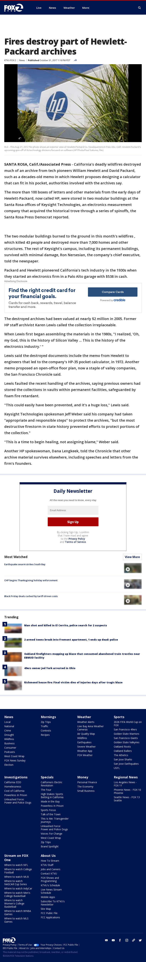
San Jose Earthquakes (126, 763)
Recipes (45, 734)
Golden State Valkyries (126, 742)
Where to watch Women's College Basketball (14, 903)
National (9, 726)
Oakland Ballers (123, 751)
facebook (120, 940)
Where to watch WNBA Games (17, 912)
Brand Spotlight (50, 846)
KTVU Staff (47, 865)
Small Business (86, 790)
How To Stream (50, 860)
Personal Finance (87, 782)
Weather (84, 717)
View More (132, 557)
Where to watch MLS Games (16, 920)
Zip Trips (46, 722)
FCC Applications (50, 917)
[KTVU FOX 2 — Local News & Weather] (16, 7)
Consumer (10, 747)
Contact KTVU (49, 873)
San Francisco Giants (126, 738)
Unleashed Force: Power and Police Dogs (17, 801)
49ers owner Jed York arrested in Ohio (49, 668)
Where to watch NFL (16, 865)
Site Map (46, 908)
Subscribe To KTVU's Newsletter (53, 903)
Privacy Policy (77, 538)
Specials (47, 777)
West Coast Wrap (14, 756)
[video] (133, 568)
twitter (140, 940)
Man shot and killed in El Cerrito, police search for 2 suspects (65, 625)
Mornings (48, 717)
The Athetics (121, 755)
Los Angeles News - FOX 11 (125, 784)
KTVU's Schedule (50, 885)
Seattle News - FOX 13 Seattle (127, 798)
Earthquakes (84, 742)
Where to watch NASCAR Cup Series (15, 882)
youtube (113, 940)
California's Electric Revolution (51, 784)
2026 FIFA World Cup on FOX (128, 723)
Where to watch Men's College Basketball (17, 894)
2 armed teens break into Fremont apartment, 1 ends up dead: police (71, 639)
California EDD (12, 782)
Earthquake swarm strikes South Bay (24, 564)
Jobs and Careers (50, 869)
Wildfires (9, 739)
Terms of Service (75, 542)
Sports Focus (48, 810)
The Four (46, 789)
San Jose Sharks (123, 759)
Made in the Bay (50, 801)
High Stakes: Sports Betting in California (52, 795)
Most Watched (15, 557)
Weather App (84, 751)
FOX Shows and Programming (50, 879)
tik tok (133, 940)
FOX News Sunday (14, 760)
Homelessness (12, 786)
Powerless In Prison (15, 795)
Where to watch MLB (16, 876)
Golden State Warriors (126, 733)
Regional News (126, 777)
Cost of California (14, 790)
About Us (48, 855)
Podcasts (9, 752)
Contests (46, 730)
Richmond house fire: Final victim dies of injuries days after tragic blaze (73, 682)
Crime (7, 730)
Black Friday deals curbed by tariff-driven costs (31, 596)
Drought (9, 734)
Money (82, 777)
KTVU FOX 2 (10, 60)
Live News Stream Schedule (51, 891)
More (85, 7)
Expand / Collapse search (139, 8)
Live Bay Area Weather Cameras (90, 728)
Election (8, 764)
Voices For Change (51, 833)
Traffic (44, 726)
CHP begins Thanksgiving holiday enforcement (31, 580)
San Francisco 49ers (125, 729)
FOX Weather (85, 755)
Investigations (15, 777)
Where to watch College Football (18, 871)
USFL (117, 768)
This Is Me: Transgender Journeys (55, 820)
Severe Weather (86, 746)
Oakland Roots (122, 746)
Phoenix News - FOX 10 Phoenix (127, 791)
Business (9, 743)
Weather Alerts (85, 722)
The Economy (85, 786)
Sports (119, 717)
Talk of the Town (51, 814)
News (22, 60)
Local (7, 722)
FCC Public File (49, 913)
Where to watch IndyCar (18, 888)
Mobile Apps (48, 897)
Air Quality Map (86, 733)
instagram (127, 940)
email (106, 940)
